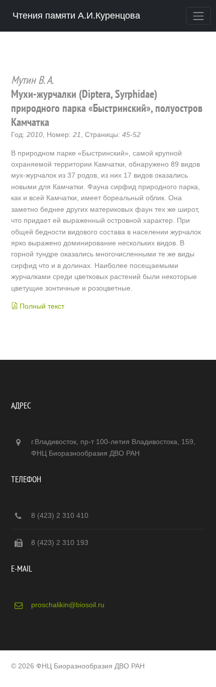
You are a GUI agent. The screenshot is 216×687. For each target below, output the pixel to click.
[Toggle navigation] (198, 16)
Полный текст (42, 306)
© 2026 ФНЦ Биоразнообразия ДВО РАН (78, 666)
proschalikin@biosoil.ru (67, 605)
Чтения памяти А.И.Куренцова (76, 16)
